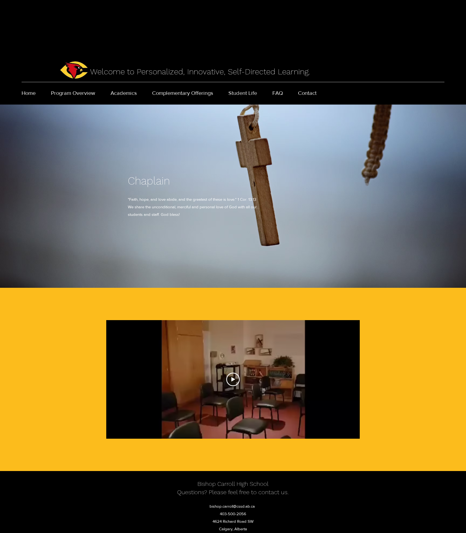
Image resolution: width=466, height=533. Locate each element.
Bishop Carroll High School (233, 483)
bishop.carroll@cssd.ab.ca (232, 506)
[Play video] (233, 379)
